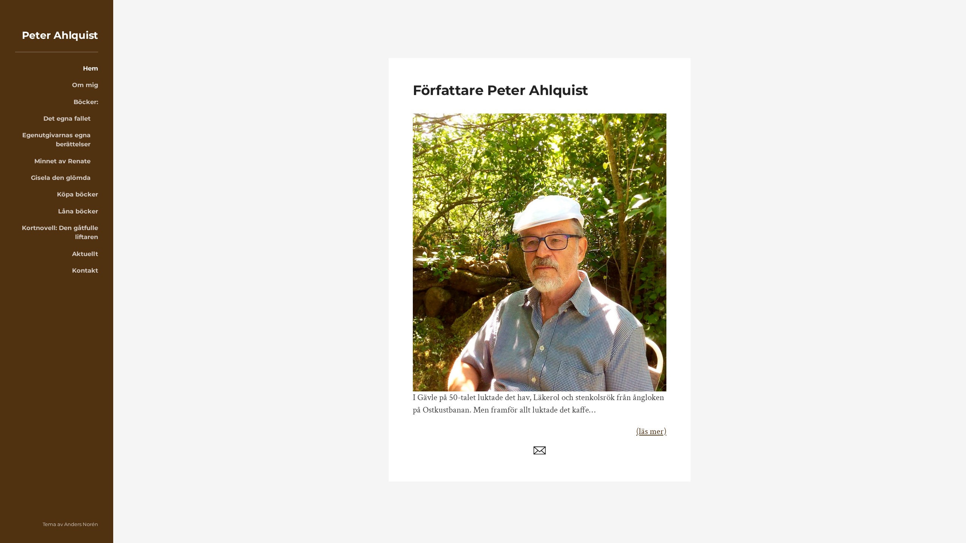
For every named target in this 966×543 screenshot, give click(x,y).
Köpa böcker (77, 194)
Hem (90, 68)
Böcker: (86, 102)
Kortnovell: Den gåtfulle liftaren (60, 232)
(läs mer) (651, 431)
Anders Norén (81, 524)
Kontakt (85, 270)
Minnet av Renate (62, 161)
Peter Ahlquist (60, 35)
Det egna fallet (67, 118)
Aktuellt (85, 254)
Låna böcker (78, 211)
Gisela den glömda (61, 177)
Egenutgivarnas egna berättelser (56, 139)
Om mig (85, 85)
